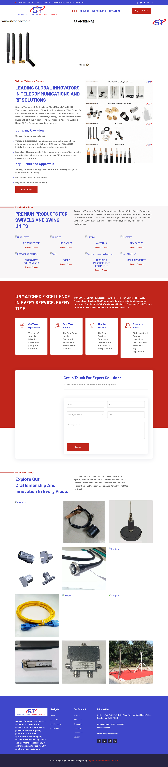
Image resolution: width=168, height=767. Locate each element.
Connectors (78, 732)
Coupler (77, 737)
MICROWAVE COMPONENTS (31, 262)
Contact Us (114, 11)
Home (74, 11)
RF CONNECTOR (31, 243)
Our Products (99, 11)
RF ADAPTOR (136, 243)
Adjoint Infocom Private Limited (103, 760)
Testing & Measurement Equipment (101, 263)
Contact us (54, 728)
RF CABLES (67, 243)
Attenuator (78, 724)
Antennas (78, 720)
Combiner (78, 728)
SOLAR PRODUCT (136, 260)
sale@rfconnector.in (25, 3)
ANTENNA (101, 243)
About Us (84, 11)
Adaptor (77, 715)
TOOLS (66, 260)
